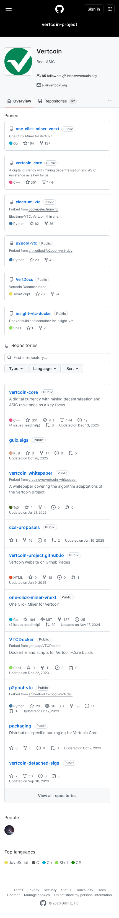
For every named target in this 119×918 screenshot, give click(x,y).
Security (50, 890)
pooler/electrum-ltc (43, 209)
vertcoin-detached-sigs (34, 763)
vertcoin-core (23, 392)
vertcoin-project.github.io (36, 555)
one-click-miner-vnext (32, 597)
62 (36, 224)
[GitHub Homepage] (43, 903)
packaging (20, 726)
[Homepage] (59, 8)
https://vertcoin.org (82, 76)
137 (47, 143)
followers (51, 76)
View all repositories (57, 795)
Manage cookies (37, 895)
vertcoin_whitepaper (30, 473)
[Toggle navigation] (8, 8)
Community (84, 890)
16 (30, 540)
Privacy (33, 890)
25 (82, 620)
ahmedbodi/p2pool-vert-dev (51, 250)
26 (50, 224)
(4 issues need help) (24, 425)
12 (85, 420)
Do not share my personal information (83, 895)
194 (30, 143)
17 (47, 453)
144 (49, 182)
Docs (102, 890)
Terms (18, 890)
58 (77, 706)
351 (33, 182)
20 (42, 294)
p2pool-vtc (21, 687)
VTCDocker (21, 639)
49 (50, 260)
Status (66, 890)
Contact (13, 895)
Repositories (60, 101)
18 (50, 577)
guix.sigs (19, 440)
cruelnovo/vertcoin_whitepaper (53, 479)
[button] (110, 101)
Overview (22, 101)
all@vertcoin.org (54, 85)
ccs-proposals (24, 527)
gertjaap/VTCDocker (45, 646)
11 (48, 668)
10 (53, 625)
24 (57, 294)
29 (36, 260)
